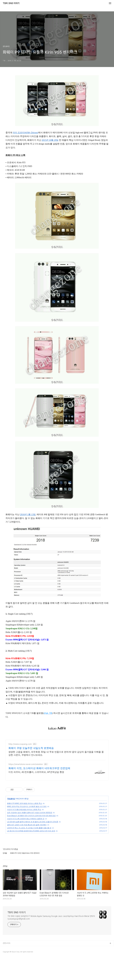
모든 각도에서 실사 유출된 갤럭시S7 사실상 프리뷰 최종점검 (29, 812)
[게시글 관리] (19, 790)
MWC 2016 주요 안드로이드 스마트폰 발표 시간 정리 (27, 806)
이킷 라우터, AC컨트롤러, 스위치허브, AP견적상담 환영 (36, 772)
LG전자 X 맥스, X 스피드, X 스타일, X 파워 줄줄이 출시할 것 (29, 828)
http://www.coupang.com (20, 744)
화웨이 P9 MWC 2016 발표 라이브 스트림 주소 (24, 803)
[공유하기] (16, 790)
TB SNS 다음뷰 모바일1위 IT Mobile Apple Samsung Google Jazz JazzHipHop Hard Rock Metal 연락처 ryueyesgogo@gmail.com (51, 917)
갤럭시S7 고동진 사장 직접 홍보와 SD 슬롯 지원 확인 (27, 825)
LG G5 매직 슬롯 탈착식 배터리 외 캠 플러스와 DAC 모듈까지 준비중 (32, 822)
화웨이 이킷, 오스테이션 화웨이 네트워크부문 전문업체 (39, 768)
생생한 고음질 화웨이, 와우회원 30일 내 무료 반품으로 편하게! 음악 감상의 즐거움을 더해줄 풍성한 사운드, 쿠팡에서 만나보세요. (56, 753)
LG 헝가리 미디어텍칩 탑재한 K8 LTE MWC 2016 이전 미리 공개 (31, 831)
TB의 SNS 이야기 (11, 3)
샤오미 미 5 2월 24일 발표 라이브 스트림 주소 (24, 809)
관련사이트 (6, 943)
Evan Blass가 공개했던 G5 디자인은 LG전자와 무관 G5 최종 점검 (31, 816)
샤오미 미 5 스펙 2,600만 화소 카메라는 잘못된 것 (25, 819)
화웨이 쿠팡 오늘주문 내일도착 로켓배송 (31, 748)
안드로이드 (11, 799)
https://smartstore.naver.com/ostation (25, 764)
